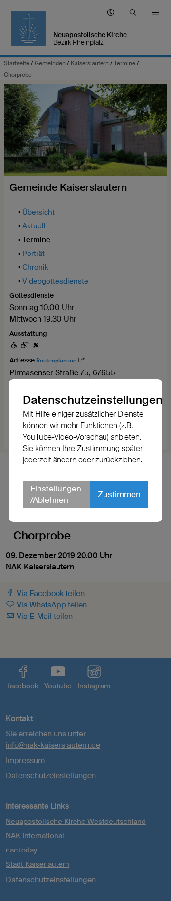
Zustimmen (119, 500)
